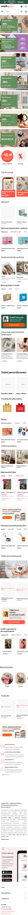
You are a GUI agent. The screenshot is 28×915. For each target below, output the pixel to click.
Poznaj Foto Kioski (14, 622)
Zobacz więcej (5, 839)
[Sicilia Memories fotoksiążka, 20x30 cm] (8, 431)
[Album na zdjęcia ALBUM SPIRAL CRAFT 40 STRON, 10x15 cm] (8, 297)
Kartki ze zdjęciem (16, 634)
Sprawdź (20, 2)
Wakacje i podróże (6, 423)
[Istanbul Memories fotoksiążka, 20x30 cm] (8, 240)
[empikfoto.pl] (7, 6)
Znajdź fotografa (14, 325)
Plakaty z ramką (19, 475)
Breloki (3, 529)
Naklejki (19, 529)
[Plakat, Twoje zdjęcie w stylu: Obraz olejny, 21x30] (8, 484)
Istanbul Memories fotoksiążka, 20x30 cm (13, 248)
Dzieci (24, 423)
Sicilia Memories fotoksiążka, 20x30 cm (12, 439)
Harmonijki (11, 529)
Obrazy (10, 475)
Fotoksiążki (4, 231)
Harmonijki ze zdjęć (16, 231)
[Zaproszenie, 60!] (8, 643)
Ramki (10, 289)
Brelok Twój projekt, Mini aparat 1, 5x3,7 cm (13, 545)
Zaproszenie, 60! (7, 651)
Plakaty (3, 475)
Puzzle (17, 289)
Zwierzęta (17, 423)
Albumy (3, 289)
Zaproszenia (4, 634)
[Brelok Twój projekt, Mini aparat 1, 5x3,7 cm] (8, 537)
